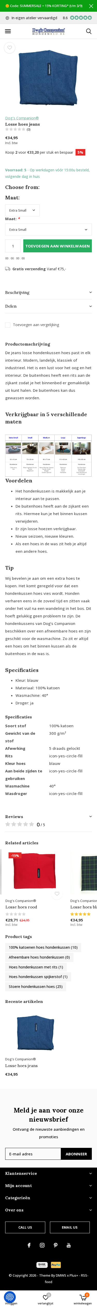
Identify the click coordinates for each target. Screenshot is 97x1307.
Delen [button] (11, 306)
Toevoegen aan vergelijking (36, 324)
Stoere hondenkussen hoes (36, 986)
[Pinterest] (55, 1245)
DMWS (61, 1275)
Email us (70, 1227)
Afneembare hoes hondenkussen (39, 957)
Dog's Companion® (22, 118)
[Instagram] (42, 1245)
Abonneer (76, 1153)
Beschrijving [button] (17, 292)
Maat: (12, 218)
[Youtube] (69, 1245)
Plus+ (74, 1275)
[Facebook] (29, 1245)
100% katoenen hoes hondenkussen (43, 947)
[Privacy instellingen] (10, 1297)
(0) (29, 129)
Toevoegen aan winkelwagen (57, 245)
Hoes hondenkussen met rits (36, 967)
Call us (25, 1227)
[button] (8, 31)
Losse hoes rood (21, 907)
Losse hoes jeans (21, 1065)
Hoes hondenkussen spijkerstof (38, 976)
